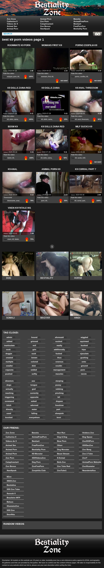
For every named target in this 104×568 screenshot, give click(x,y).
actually (11, 389)
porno (77, 77)
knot (61, 417)
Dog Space (85, 437)
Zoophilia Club (37, 470)
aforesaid (61, 337)
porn (15, 77)
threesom (85, 119)
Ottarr (58, 445)
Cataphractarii (46, 24)
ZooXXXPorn (86, 441)
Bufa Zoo (60, 462)
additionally (61, 349)
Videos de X (12, 24)
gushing (85, 358)
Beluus (8, 502)
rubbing (61, 389)
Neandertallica (87, 470)
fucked (61, 353)
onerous (61, 362)
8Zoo (7, 477)
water (36, 409)
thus (60, 358)
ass (36, 381)
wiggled (86, 337)
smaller (11, 366)
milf (84, 158)
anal (79, 119)
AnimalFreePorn (81, 21)
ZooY (83, 458)
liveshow (60, 405)
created (11, 358)
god (36, 389)
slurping (61, 381)
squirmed (86, 341)
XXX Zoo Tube (11, 489)
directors (11, 381)
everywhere (36, 417)
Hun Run (59, 433)
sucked (60, 341)
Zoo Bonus (45, 26)
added (10, 341)
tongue (35, 385)
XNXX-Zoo (9, 481)
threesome (11, 201)
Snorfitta (9, 514)
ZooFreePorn (36, 466)
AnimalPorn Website (90, 462)
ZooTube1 (60, 470)
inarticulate (11, 345)
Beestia (77, 19)
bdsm (9, 158)
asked (36, 401)
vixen (9, 239)
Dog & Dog (60, 437)
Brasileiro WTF (11, 498)
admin (10, 337)
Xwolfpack (45, 29)
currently (35, 393)
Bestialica (9, 485)
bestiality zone (52, 8)
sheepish (61, 413)
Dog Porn (35, 462)
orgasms (10, 370)
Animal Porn (12, 29)
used (10, 413)
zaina (16, 119)
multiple (11, 362)
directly (11, 409)
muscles (61, 374)
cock (11, 349)
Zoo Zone (11, 19)
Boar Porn (60, 441)
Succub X (9, 493)
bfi (61, 397)
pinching (60, 393)
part (83, 201)
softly (36, 374)
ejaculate (86, 353)
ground (86, 366)
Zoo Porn (44, 21)
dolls (11, 119)
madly (61, 345)
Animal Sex (12, 26)
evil (36, 345)
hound (35, 337)
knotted (11, 417)
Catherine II (12, 21)
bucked (86, 345)
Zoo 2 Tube (86, 454)
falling (35, 413)
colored (36, 362)
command (11, 401)
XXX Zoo (9, 510)
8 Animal (59, 458)
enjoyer (9, 77)
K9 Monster (36, 454)
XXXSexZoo (86, 445)
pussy (60, 385)
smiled (36, 370)
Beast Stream (61, 454)
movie (86, 374)
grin (35, 349)
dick (36, 366)
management (60, 370)
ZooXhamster (87, 466)
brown (35, 358)
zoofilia (82, 77)
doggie (11, 353)
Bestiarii (77, 24)
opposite (35, 397)
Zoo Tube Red (62, 466)
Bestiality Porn (80, 29)
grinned (36, 341)
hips (86, 349)
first (49, 77)
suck (36, 353)
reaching (10, 393)
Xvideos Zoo (86, 433)
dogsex (61, 401)
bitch (10, 405)
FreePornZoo (80, 26)
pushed (10, 374)
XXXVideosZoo (37, 458)
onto (86, 362)
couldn (61, 366)
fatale (17, 239)
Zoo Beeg (85, 449)
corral (79, 201)
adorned (35, 405)
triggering (11, 397)
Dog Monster (61, 449)
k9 (18, 77)
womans (44, 77)
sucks (80, 158)
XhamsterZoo (11, 506)
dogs (10, 385)
